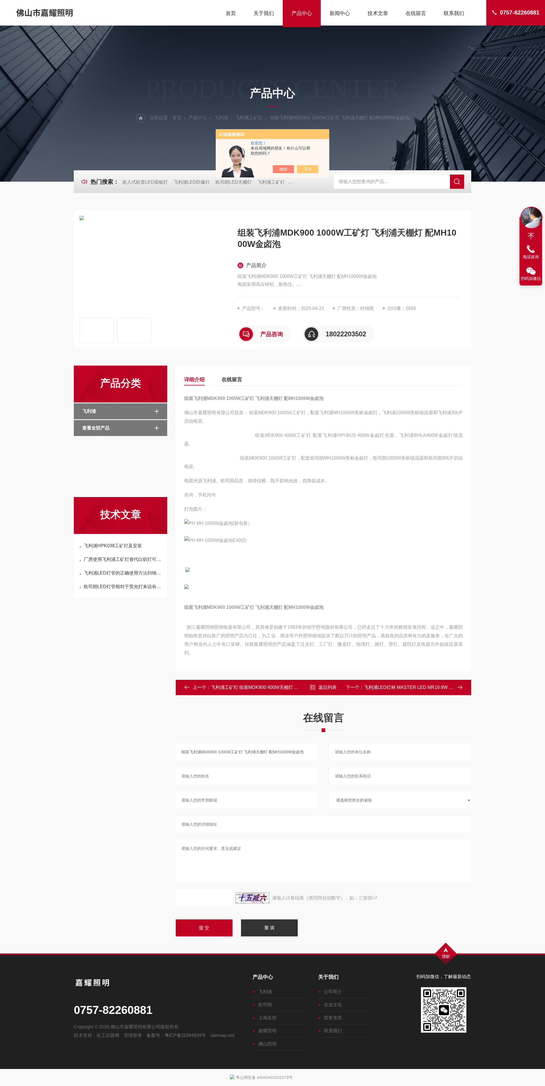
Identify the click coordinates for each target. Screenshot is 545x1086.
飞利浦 (221, 117)
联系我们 (454, 13)
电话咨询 (531, 257)
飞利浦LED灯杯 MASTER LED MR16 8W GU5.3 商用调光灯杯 (427, 687)
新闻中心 (340, 13)
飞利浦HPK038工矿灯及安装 (113, 545)
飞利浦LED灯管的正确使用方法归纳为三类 (123, 573)
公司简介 (333, 991)
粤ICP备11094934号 (185, 1035)
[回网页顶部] (531, 236)
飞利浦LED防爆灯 (191, 182)
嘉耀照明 (267, 1030)
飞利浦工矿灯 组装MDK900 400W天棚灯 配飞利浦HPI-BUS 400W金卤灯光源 (289, 687)
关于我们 (263, 13)
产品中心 (302, 13)
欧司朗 (265, 1004)
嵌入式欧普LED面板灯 (145, 182)
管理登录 (133, 1035)
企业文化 (333, 1004)
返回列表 (327, 687)
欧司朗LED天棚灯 (233, 182)
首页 (231, 13)
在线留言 (416, 13)
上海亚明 (267, 1017)
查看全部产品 (96, 427)
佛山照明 (267, 1043)
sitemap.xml (222, 1035)
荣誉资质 (333, 1017)
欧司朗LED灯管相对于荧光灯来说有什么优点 (123, 586)
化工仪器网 (108, 1035)
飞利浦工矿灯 (249, 117)
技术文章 (378, 13)
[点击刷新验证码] (252, 898)
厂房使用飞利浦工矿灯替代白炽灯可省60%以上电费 (123, 559)
